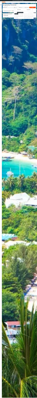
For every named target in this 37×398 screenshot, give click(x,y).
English (22, 0)
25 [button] (32, 16)
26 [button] (21, 16)
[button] (36, 0)
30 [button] (17, 17)
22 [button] (16, 16)
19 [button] (24, 16)
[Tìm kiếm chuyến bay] (1, 3)
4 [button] (32, 12)
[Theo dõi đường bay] (1, 8)
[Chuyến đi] (1, 10)
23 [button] (17, 16)
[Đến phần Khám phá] (1, 7)
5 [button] (21, 12)
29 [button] (16, 17)
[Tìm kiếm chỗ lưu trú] (1, 4)
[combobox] (9, 7)
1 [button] (28, 12)
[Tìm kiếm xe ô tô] (1, 6)
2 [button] (17, 12)
